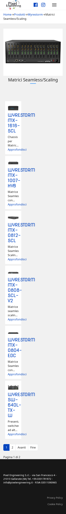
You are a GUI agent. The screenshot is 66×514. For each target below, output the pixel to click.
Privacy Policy (55, 497)
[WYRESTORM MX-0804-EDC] (13, 332)
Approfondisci (17, 149)
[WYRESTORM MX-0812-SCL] (13, 217)
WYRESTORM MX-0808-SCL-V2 (21, 290)
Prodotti (19, 14)
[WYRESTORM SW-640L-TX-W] (13, 387)
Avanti (22, 447)
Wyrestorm (35, 14)
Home (7, 14)
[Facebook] (36, 5)
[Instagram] (43, 5)
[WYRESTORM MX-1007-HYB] (13, 163)
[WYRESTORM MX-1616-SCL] (13, 108)
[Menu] (54, 5)
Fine (33, 447)
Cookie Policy (55, 504)
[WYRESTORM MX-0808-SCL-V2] (13, 272)
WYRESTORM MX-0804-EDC (21, 347)
